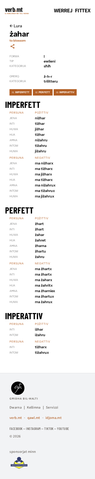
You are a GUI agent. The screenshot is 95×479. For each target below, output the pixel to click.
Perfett (42, 92)
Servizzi (52, 407)
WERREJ (63, 10)
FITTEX (82, 10)
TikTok (48, 428)
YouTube (63, 428)
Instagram (33, 428)
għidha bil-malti (24, 398)
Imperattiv (65, 92)
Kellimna (34, 407)
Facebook (16, 428)
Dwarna (16, 407)
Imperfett (20, 92)
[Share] (12, 46)
